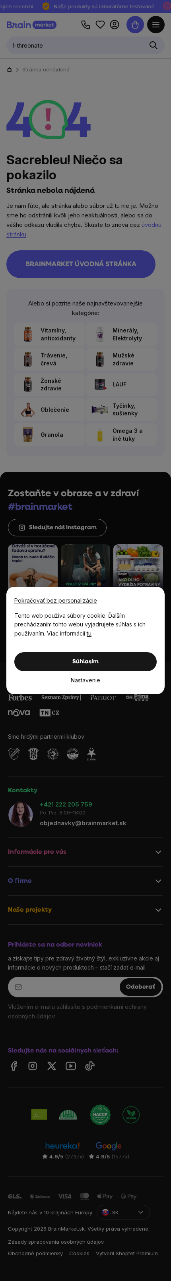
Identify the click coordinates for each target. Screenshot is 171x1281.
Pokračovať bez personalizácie (55, 600)
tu (89, 633)
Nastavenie (85, 680)
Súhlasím (85, 662)
